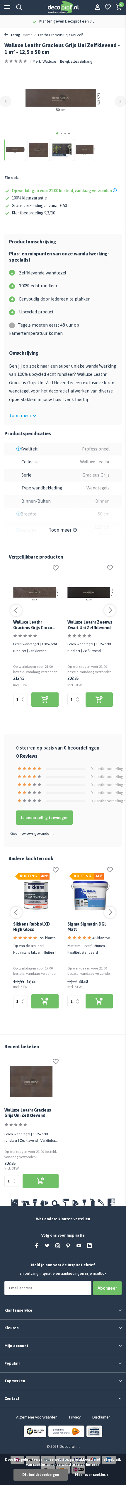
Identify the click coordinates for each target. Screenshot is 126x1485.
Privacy (75, 1417)
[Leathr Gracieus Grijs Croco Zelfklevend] (36, 593)
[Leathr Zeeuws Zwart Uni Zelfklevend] (90, 593)
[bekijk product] (45, 699)
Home (27, 35)
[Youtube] (78, 1246)
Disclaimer (101, 1417)
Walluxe (49, 61)
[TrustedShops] (35, 1431)
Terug (14, 35)
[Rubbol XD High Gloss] (36, 895)
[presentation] (6, 101)
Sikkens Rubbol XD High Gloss (31, 927)
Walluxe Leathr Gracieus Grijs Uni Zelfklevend (27, 1113)
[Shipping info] (115, 191)
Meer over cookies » (91, 1475)
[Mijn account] (97, 7)
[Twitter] (47, 1246)
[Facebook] (36, 1246)
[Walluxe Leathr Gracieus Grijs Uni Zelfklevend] (31, 1081)
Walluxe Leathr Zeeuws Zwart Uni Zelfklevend (89, 625)
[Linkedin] (89, 1246)
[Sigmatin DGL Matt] (90, 895)
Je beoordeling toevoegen (44, 817)
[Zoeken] (18, 7)
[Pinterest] (68, 1246)
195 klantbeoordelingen (48, 938)
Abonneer (107, 1288)
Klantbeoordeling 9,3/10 (33, 213)
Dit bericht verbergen (40, 1475)
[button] (57, 133)
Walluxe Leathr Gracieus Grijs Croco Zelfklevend (32, 625)
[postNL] (66, 1431)
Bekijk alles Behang (76, 61)
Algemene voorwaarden (36, 1417)
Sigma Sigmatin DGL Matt (86, 927)
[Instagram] (57, 1246)
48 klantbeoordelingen (102, 938)
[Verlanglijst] (108, 7)
